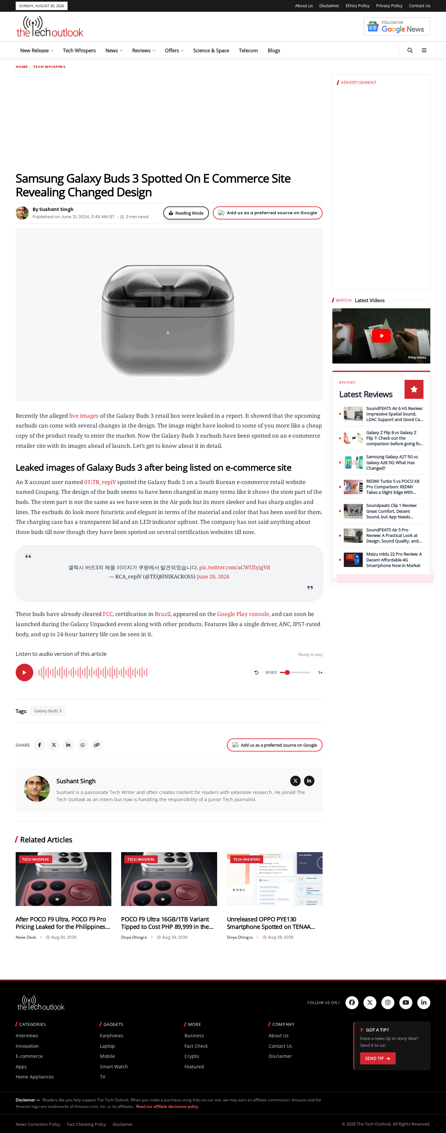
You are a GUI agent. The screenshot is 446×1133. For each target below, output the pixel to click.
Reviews (141, 50)
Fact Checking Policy (86, 1124)
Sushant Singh (76, 781)
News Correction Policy (38, 1124)
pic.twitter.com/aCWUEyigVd (234, 567)
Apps (21, 1066)
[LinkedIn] (68, 745)
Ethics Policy (358, 5)
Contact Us (419, 5)
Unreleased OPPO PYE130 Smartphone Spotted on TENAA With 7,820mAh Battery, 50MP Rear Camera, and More (274, 923)
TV (102, 1077)
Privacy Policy (389, 5)
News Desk (26, 937)
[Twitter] (369, 1002)
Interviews (27, 1035)
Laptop (107, 1046)
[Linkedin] (423, 1002)
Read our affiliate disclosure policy (167, 1106)
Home (22, 66)
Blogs (274, 50)
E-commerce (29, 1056)
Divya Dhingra (134, 937)
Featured (194, 1066)
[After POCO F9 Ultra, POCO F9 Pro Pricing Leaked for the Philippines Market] (63, 879)
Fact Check (196, 1046)
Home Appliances (35, 1077)
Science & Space (211, 50)
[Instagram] (387, 1002)
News (111, 50)
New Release (34, 50)
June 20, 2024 (213, 576)
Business (194, 1035)
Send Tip (374, 1058)
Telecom (248, 50)
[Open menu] (424, 50)
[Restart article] (256, 672)
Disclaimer (329, 5)
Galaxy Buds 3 (47, 711)
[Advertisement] (169, 120)
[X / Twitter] (295, 781)
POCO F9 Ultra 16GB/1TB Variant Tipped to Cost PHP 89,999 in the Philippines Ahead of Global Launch (169, 923)
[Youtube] (405, 1002)
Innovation (27, 1046)
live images (84, 415)
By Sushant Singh (53, 209)
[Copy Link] (97, 745)
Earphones (111, 1035)
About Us (279, 1035)
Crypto (191, 1056)
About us (304, 5)
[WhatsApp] (82, 745)
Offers (172, 50)
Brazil (162, 614)
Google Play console (243, 614)
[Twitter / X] (54, 745)
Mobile (107, 1056)
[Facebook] (39, 745)
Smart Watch (114, 1066)
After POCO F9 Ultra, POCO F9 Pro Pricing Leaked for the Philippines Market (61, 923)
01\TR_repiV (100, 482)
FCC (108, 614)
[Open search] (410, 50)
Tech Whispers (79, 50)
